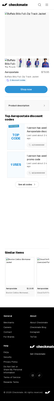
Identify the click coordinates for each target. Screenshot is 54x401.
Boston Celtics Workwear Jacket (17, 293)
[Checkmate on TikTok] (39, 375)
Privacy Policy (11, 362)
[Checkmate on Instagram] (32, 375)
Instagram (35, 332)
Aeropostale (11, 289)
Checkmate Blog (38, 327)
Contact (8, 332)
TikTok (33, 337)
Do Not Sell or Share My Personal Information (13, 369)
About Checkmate (39, 322)
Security (8, 357)
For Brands (9, 337)
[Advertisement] (27, 218)
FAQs (6, 352)
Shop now (26, 89)
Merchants (9, 322)
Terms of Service (12, 377)
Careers (7, 327)
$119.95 (30, 289)
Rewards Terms (11, 382)
